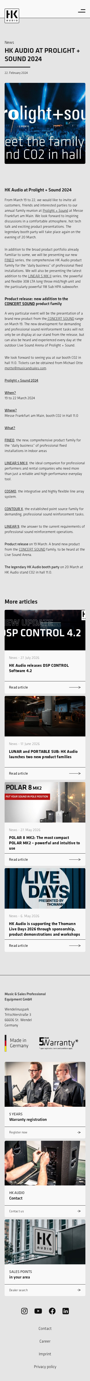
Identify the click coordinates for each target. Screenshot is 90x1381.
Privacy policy (45, 1366)
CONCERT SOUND (20, 303)
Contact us (16, 1211)
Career (45, 1341)
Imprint (45, 1353)
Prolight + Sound (55, 210)
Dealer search (18, 1290)
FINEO (9, 260)
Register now (18, 1132)
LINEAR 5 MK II (39, 276)
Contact (45, 1328)
